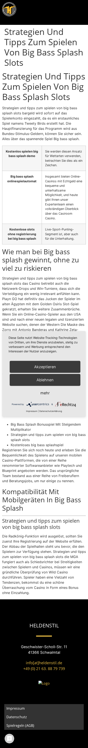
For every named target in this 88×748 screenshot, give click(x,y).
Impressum (15, 708)
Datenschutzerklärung (50, 411)
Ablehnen (45, 380)
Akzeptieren (45, 367)
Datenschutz (16, 717)
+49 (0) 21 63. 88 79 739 (44, 668)
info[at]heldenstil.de (44, 662)
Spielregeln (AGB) (20, 725)
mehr (45, 393)
